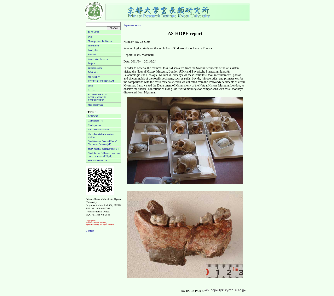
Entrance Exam (95, 68)
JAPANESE (93, 32)
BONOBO (93, 116)
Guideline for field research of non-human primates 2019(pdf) (104, 154)
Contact (90, 230)
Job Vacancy (94, 76)
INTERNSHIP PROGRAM (101, 81)
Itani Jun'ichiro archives (99, 129)
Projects (91, 63)
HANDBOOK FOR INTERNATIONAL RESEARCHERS (97, 97)
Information (93, 45)
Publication (93, 72)
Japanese (129, 25)
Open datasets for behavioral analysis (101, 135)
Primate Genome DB (97, 160)
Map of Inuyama (95, 105)
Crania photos (94, 125)
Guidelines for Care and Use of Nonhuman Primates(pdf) (102, 143)
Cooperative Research (98, 59)
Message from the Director (100, 41)
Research (92, 54)
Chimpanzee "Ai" (96, 120)
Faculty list (93, 50)
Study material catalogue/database (103, 148)
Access (91, 90)
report (138, 25)
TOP (90, 36)
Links (90, 85)
